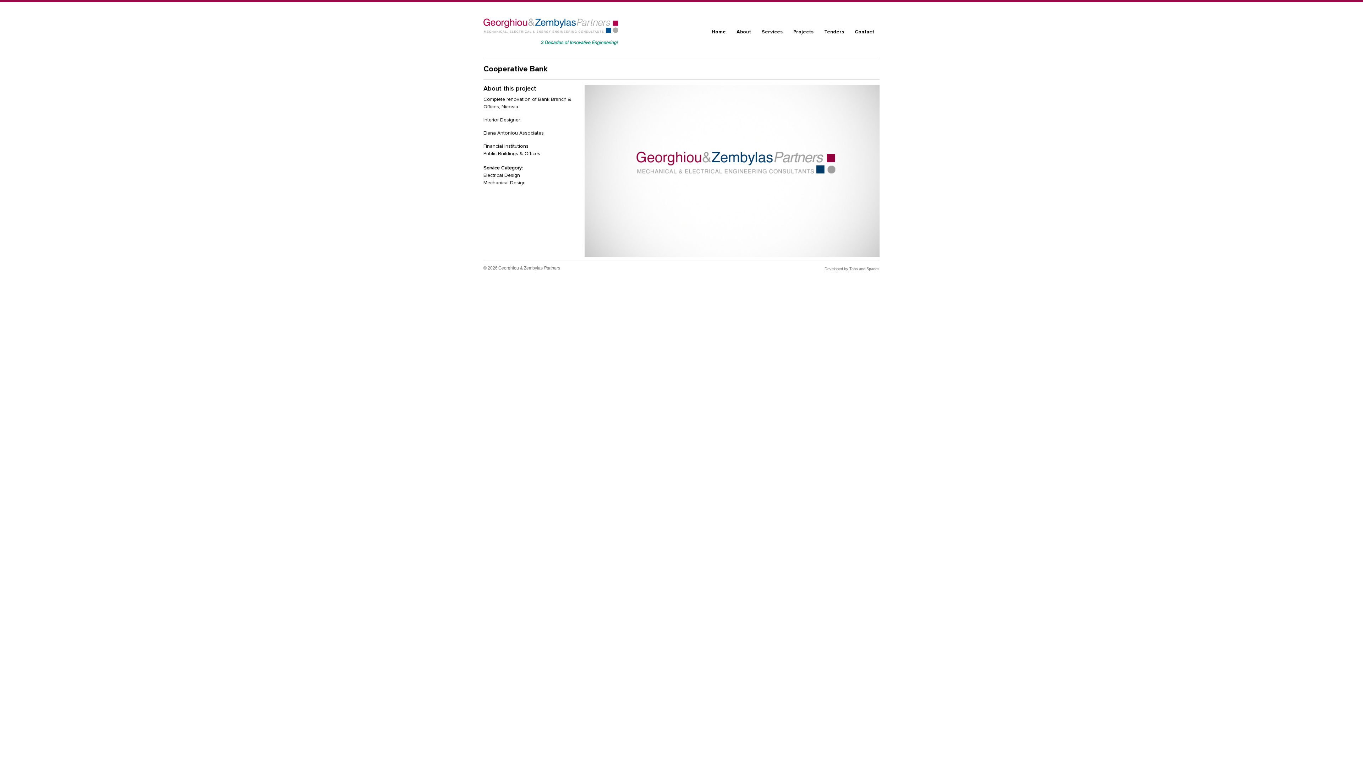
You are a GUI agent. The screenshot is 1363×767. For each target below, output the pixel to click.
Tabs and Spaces (864, 269)
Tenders (834, 32)
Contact (864, 32)
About (744, 32)
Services (772, 32)
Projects (803, 32)
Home (719, 32)
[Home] (550, 32)
